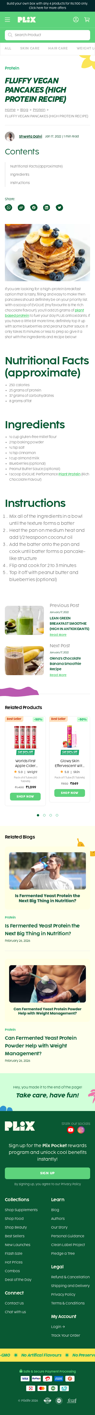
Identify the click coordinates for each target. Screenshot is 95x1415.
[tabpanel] (25, 761)
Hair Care (58, 48)
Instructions (20, 183)
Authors (58, 1219)
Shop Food (14, 1219)
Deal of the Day (18, 1280)
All (8, 48)
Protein (39, 110)
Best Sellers (14, 1236)
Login (56, 1327)
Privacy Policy (63, 1295)
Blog (24, 110)
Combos (12, 1271)
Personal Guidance (67, 1236)
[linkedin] (46, 207)
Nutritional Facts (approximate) (36, 166)
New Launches (17, 1245)
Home (10, 110)
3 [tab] (50, 815)
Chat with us (15, 1312)
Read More (58, 635)
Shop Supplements (21, 1210)
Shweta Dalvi (30, 137)
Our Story (59, 1227)
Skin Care (29, 48)
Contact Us (14, 1303)
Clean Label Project (68, 1245)
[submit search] (10, 35)
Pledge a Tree (63, 1254)
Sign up (47, 1173)
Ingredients (19, 175)
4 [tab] (57, 815)
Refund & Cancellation (70, 1277)
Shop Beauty (16, 1227)
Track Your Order (65, 1336)
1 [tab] (38, 815)
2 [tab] (44, 815)
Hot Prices (13, 1262)
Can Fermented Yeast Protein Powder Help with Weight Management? (40, 1045)
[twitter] (59, 207)
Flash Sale (13, 1254)
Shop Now (25, 796)
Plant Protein (69, 474)
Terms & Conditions (68, 1303)
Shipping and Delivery (70, 1286)
